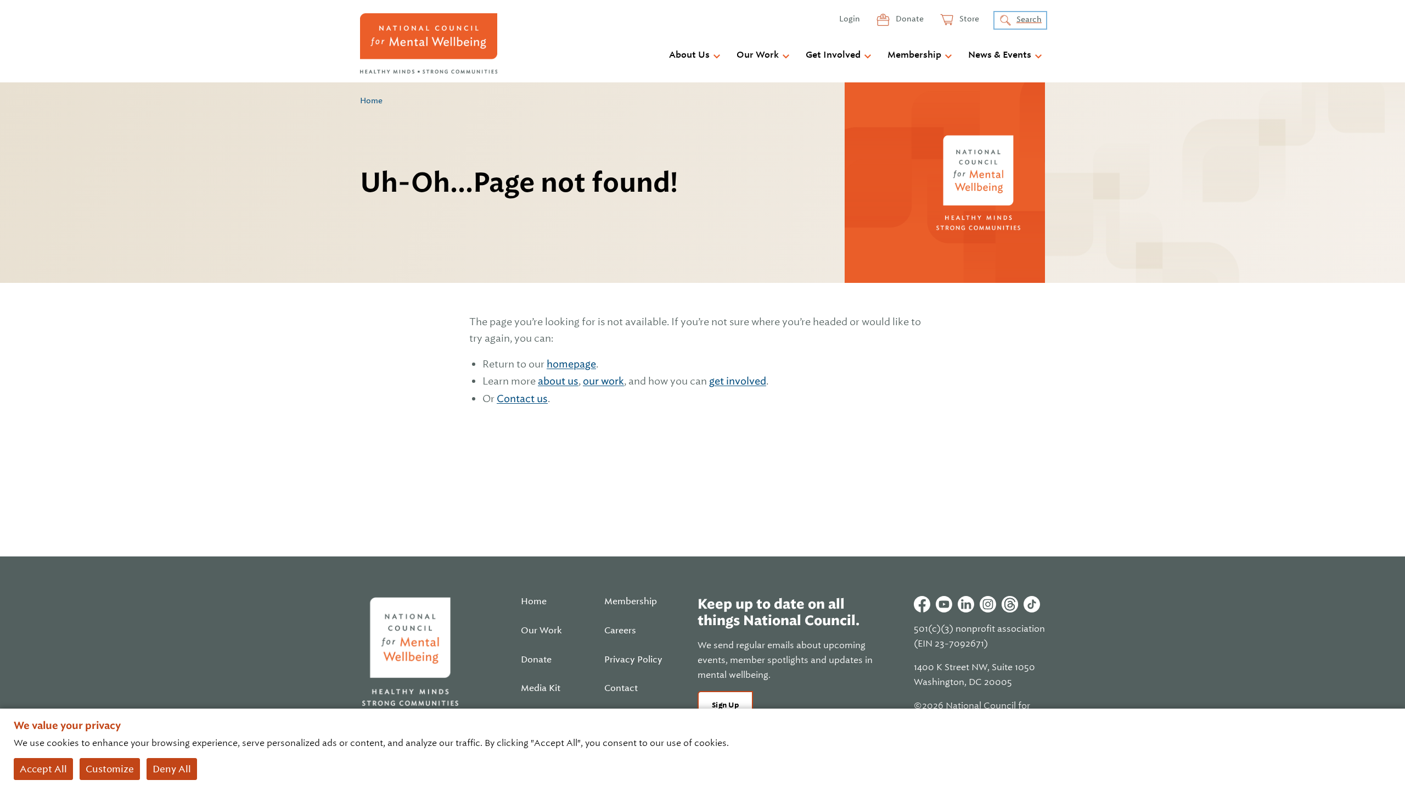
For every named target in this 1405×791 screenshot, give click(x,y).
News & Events (999, 54)
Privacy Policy (633, 659)
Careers (620, 630)
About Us (689, 54)
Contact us (522, 398)
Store (968, 19)
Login (849, 19)
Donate (909, 19)
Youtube (944, 604)
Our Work (758, 54)
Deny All (172, 769)
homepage (571, 364)
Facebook (922, 604)
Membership (914, 54)
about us (558, 381)
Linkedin (966, 604)
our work (603, 381)
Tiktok (1032, 604)
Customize (110, 769)
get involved (737, 381)
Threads (1010, 604)
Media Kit (540, 688)
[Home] (428, 43)
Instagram (988, 604)
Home (371, 100)
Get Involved (833, 54)
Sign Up (725, 705)
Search (1029, 19)
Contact (621, 688)
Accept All (43, 769)
